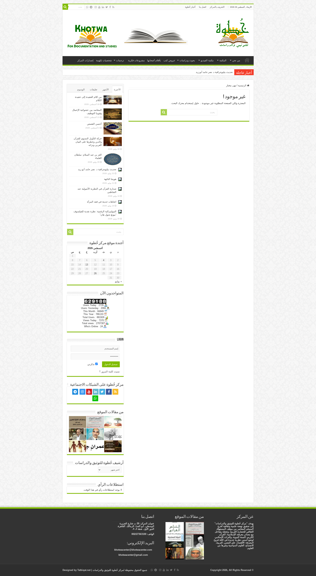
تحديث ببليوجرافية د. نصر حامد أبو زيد (214, 72)
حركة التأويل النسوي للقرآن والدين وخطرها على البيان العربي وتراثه (88, 141)
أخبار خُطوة (190, 7)
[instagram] (95, 7)
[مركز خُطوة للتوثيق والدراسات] (233, 32)
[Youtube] (99, 7)
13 (86, 264)
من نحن (236, 60)
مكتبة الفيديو (207, 60)
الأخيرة (117, 89)
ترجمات (120, 60)
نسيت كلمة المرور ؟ (109, 371)
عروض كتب (169, 60)
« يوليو (118, 281)
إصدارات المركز (85, 60)
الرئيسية (247, 60)
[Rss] (113, 7)
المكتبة (222, 60)
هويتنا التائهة (110, 179)
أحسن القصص (94, 123)
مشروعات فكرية (136, 60)
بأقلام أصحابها (154, 60)
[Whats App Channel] (87, 7)
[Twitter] (106, 7)
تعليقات (93, 89)
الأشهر (105, 89)
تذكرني (91, 364)
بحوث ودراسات (187, 60)
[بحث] (65, 7)
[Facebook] (110, 7)
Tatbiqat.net (84, 570)
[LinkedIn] (102, 7)
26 (95, 273)
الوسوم (81, 89)
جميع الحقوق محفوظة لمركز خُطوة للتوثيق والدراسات (119, 570)
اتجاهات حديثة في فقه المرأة (101, 201)
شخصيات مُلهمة (104, 60)
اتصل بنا (202, 7)
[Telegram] (91, 7)
